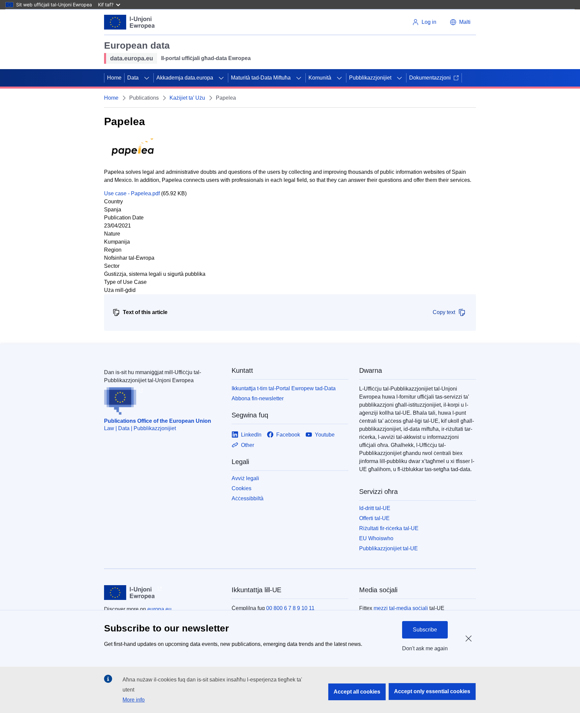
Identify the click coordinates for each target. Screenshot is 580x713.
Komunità (319, 78)
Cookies (241, 488)
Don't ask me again (425, 648)
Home (114, 78)
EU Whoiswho (376, 538)
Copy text (444, 312)
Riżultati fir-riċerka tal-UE (389, 528)
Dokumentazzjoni (430, 78)
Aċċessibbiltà (247, 498)
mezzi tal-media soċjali (401, 608)
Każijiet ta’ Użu (187, 98)
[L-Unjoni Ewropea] (129, 22)
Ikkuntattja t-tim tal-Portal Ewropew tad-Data (284, 388)
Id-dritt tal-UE (374, 508)
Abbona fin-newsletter (258, 398)
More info (134, 700)
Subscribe (425, 629)
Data (133, 78)
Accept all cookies (357, 692)
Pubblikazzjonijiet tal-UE (388, 548)
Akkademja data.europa (184, 78)
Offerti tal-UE (374, 518)
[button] (460, 22)
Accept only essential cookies (432, 691)
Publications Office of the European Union (157, 421)
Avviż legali (245, 478)
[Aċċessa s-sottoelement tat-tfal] (146, 78)
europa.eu (159, 609)
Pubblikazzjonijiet (370, 78)
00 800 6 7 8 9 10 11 (290, 608)
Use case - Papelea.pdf (132, 193)
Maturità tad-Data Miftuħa (261, 78)
